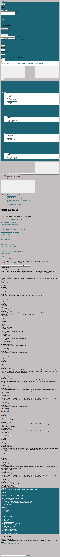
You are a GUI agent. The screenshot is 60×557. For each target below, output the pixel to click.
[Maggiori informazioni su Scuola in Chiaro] (1, 213)
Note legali (6, 520)
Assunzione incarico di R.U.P (8, 236)
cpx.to (2, 318)
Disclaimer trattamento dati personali (10, 543)
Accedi (2, 4)
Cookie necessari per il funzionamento (10, 277)
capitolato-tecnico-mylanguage (8, 222)
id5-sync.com (4, 357)
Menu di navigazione (29, 191)
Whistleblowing (8, 527)
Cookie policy (7, 519)
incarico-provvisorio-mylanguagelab (10, 232)
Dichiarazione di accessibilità (11, 524)
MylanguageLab (11, 203)
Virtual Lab (9, 201)
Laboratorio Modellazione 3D (14, 204)
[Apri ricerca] (47, 72)
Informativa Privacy (9, 522)
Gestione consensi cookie (10, 529)
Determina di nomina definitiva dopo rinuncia (12, 251)
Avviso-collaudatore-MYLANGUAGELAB (12, 219)
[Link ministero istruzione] (7, 2)
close (2, 79)
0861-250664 (9, 500)
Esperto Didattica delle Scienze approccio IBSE (18, 200)
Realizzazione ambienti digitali (14, 198)
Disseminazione (5, 234)
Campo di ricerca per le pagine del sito (10, 173)
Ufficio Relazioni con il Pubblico (12, 523)
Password (17, 13)
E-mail (17, 36)
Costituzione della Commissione (9, 241)
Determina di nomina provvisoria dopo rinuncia (12, 249)
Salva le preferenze (12, 486)
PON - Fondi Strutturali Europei (12, 176)
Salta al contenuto (5, 1)
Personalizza (4, 265)
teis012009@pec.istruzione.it (20, 502)
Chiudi (2, 45)
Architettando (10, 206)
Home (5, 175)
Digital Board (10, 197)
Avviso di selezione (5, 239)
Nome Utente (18, 12)
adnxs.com (3, 300)
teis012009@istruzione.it (19, 501)
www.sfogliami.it (5, 454)
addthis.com (4, 283)
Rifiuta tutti (13, 265)
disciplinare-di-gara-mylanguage (9, 227)
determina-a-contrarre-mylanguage (9, 224)
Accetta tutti (24, 265)
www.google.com (5, 435)
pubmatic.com (4, 411)
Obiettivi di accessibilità (9, 526)
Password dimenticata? (6, 16)
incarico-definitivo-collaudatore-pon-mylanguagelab (13, 229)
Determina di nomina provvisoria (9, 244)
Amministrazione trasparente (11, 530)
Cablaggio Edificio (11, 196)
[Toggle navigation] (13, 72)
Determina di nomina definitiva (8, 246)
